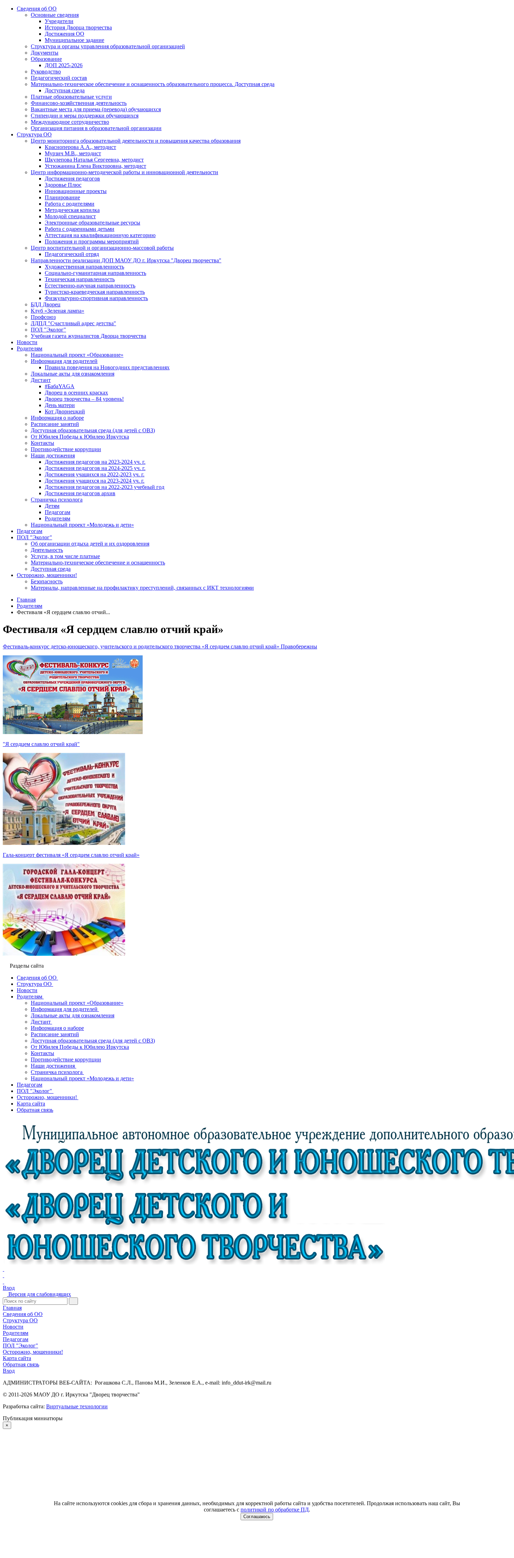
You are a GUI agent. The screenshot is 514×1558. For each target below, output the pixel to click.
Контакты (42, 443)
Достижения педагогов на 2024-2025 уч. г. (95, 468)
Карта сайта (17, 1358)
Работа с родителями (69, 204)
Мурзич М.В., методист (73, 153)
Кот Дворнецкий (65, 411)
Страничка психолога (57, 500)
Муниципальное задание (74, 40)
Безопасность (47, 581)
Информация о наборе (57, 418)
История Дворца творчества (78, 27)
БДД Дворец (45, 304)
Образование (46, 59)
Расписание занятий (55, 424)
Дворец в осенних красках (76, 393)
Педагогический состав (59, 78)
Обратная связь (21, 1364)
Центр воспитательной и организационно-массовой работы (102, 248)
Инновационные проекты (76, 191)
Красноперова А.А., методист (80, 147)
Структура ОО (34, 134)
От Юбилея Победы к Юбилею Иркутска (80, 437)
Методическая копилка (72, 210)
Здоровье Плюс (63, 185)
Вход (9, 1288)
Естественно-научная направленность (90, 286)
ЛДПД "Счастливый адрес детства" (73, 323)
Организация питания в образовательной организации (96, 128)
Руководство (46, 71)
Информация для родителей (64, 361)
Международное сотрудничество (70, 122)
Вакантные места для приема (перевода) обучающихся (96, 109)
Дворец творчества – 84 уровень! (84, 399)
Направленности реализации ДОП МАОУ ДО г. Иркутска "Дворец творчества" (126, 260)
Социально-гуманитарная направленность (95, 273)
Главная (12, 1308)
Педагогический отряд (72, 254)
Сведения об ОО (37, 9)
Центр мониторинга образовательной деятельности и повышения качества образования (136, 141)
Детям (52, 506)
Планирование (62, 197)
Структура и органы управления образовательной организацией (108, 46)
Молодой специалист (70, 216)
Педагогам (57, 512)
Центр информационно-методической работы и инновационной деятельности (124, 172)
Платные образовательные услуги (71, 97)
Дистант (41, 380)
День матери (60, 405)
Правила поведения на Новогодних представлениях (107, 367)
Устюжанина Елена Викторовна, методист (95, 166)
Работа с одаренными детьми (79, 229)
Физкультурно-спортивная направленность (96, 298)
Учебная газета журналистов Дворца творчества (88, 336)
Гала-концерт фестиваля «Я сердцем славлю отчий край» (71, 855)
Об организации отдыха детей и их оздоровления (90, 544)
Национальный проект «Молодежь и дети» (82, 525)
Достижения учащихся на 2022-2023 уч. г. (94, 474)
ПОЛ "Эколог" (48, 330)
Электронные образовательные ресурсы (92, 223)
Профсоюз (43, 317)
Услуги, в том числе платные (65, 556)
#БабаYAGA (59, 386)
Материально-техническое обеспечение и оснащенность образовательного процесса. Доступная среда (152, 84)
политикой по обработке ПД (275, 1510)
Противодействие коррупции (66, 449)
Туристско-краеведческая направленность (95, 292)
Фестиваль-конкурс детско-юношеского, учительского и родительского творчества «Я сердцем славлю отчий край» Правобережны (160, 646)
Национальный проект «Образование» (77, 355)
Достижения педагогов (72, 179)
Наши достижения (53, 455)
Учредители (59, 21)
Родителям (29, 348)
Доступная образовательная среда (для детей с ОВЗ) (93, 430)
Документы (44, 53)
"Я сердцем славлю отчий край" (41, 744)
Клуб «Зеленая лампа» (57, 311)
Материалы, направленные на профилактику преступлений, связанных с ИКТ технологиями (142, 588)
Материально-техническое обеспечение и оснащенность (98, 562)
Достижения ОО (64, 34)
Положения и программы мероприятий (92, 241)
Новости (27, 342)
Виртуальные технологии (77, 1406)
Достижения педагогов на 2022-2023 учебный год (104, 487)
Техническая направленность (80, 279)
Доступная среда (65, 90)
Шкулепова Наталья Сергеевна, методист (94, 160)
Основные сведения (55, 15)
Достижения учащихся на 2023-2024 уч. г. (94, 481)
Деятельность (47, 550)
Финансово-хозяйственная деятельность (79, 103)
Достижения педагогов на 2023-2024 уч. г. (95, 462)
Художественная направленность (84, 267)
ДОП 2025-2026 (64, 65)
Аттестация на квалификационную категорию (100, 235)
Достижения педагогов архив (80, 493)
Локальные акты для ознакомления (72, 374)
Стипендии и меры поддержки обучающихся (84, 116)
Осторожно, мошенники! (47, 575)
